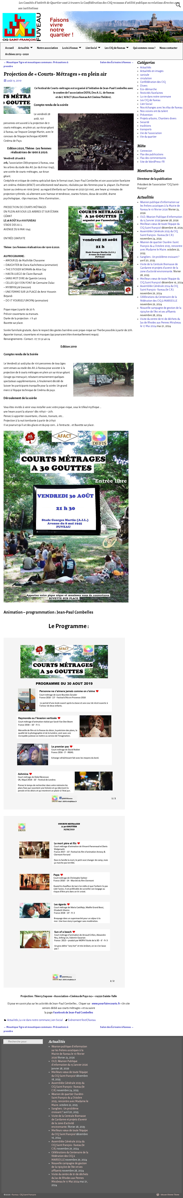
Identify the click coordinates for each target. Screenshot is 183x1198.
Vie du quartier (148, 136)
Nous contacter (168, 48)
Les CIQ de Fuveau (115, 48)
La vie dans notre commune (34, 1020)
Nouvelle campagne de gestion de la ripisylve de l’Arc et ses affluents (69, 1167)
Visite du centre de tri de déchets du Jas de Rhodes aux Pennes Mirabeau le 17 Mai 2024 (160, 323)
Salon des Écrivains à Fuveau (117, 62)
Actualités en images (152, 71)
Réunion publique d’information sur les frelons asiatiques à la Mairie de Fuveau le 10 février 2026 (160, 206)
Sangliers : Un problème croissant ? (159, 256)
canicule (144, 74)
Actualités (23, 48)
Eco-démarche (148, 89)
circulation (146, 78)
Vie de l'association (151, 133)
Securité (144, 122)
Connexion (146, 150)
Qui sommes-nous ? (144, 48)
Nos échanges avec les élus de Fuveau (161, 107)
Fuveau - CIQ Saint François (24, 1195)
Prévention (146, 114)
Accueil (9, 48)
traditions (145, 125)
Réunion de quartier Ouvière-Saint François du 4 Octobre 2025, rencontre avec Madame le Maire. (161, 246)
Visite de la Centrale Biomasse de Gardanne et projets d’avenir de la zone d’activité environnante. (159, 268)
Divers (143, 85)
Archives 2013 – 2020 (17, 54)
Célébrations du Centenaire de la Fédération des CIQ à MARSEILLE (69, 1156)
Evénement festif (77, 1020)
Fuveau (92, 1020)
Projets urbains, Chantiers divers (158, 118)
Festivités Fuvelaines (151, 92)
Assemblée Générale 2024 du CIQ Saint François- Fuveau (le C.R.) (68, 1145)
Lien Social (91, 48)
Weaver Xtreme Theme (170, 1195)
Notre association (47, 48)
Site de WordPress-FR (152, 161)
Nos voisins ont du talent (154, 111)
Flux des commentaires (153, 158)
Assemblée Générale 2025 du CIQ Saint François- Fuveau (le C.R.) (68, 1087)
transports (146, 129)
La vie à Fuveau (70, 48)
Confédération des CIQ (153, 81)
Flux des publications (151, 154)
